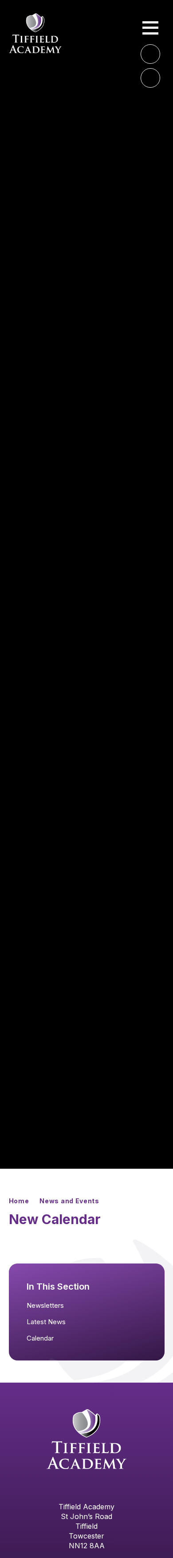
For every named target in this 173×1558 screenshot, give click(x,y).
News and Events (69, 1201)
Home (19, 1201)
